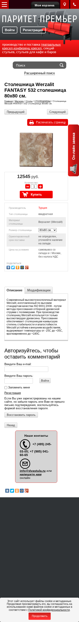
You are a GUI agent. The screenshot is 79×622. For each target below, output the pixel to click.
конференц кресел (28, 48)
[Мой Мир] (22, 267)
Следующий (57, 112)
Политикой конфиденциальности (49, 609)
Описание (14, 290)
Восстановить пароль (21, 414)
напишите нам (30, 474)
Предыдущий (15, 112)
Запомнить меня (18, 387)
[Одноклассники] (18, 267)
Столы (29, 101)
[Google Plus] (27, 267)
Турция (42, 207)
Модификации (38, 290)
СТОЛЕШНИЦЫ (42, 101)
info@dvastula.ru (33, 470)
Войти (10, 30)
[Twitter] (13, 267)
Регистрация (33, 30)
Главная (8, 101)
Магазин (19, 101)
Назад (11, 425)
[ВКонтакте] (9, 267)
